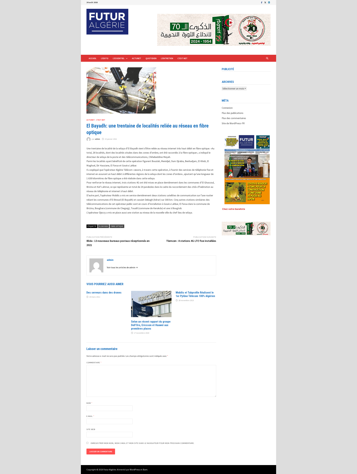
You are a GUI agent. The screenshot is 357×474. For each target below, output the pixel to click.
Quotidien (151, 58)
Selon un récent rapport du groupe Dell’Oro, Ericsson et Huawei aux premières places (151, 325)
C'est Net (100, 120)
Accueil (93, 58)
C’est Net (182, 58)
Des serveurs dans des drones (103, 292)
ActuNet (136, 58)
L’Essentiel (119, 58)
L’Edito (104, 58)
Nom (89, 403)
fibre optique (117, 226)
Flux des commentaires (234, 118)
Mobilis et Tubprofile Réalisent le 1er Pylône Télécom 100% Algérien (195, 294)
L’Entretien (167, 58)
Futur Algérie (109, 469)
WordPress (135, 469)
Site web (90, 429)
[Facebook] (262, 2)
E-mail (90, 416)
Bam (145, 469)
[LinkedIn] (269, 2)
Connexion (227, 107)
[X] (265, 2)
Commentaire (94, 362)
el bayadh (103, 226)
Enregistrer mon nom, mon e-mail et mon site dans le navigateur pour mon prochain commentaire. (142, 443)
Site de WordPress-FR (233, 123)
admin (97, 139)
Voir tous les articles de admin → (122, 267)
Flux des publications (232, 113)
